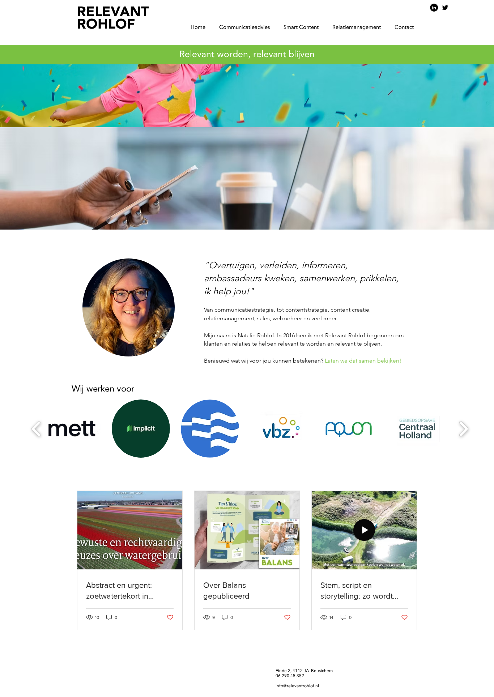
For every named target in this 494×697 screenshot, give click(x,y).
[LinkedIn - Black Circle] (434, 8)
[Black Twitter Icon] (445, 8)
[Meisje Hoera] (240, 215)
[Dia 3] (247, 215)
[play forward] (463, 428)
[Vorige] (39, 146)
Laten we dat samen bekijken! (363, 360)
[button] (246, 27)
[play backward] (36, 428)
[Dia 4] (253, 215)
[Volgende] (454, 146)
